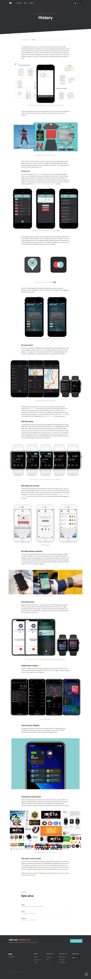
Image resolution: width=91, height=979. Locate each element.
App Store (39, 174)
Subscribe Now (76, 941)
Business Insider (51, 184)
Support (31, 3)
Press (35, 962)
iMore (64, 410)
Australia (62, 414)
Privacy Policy (37, 960)
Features (19, 3)
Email (62, 960)
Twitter (63, 957)
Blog (25, 3)
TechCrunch (36, 184)
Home (23, 39)
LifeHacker (43, 184)
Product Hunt (49, 416)
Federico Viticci (62, 494)
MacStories (32, 408)
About (28, 39)
